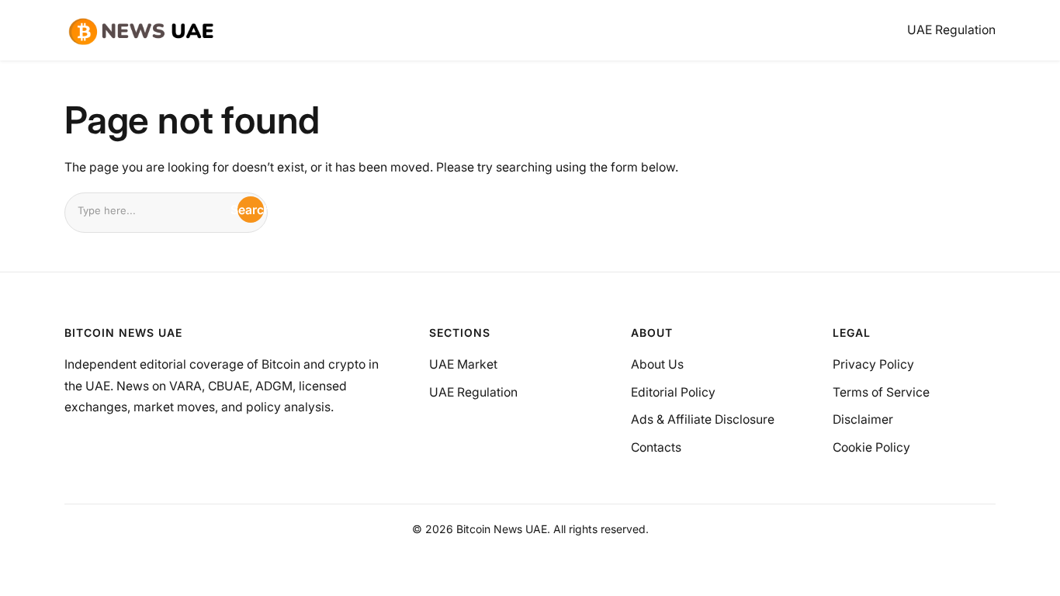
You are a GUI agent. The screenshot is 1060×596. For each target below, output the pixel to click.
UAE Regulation (473, 392)
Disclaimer (863, 419)
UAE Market (463, 364)
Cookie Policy (871, 447)
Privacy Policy (873, 364)
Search (250, 210)
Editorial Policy (673, 392)
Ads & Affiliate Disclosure (702, 419)
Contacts (656, 447)
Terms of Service (881, 392)
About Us (657, 364)
